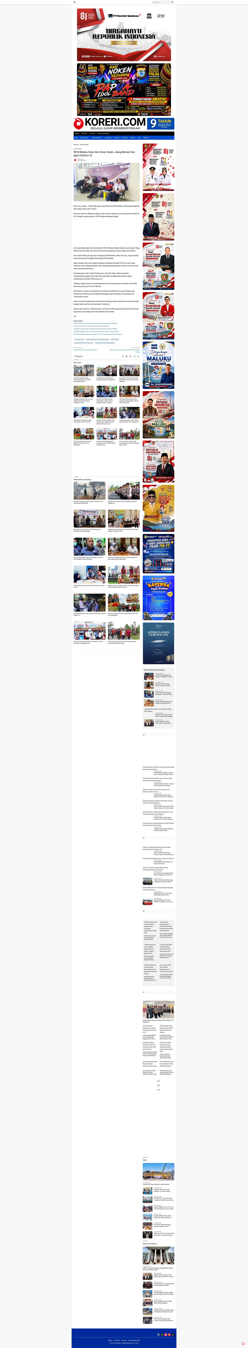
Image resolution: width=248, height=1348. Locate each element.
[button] (172, 2)
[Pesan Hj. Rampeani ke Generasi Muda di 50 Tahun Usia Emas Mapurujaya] (84, 434)
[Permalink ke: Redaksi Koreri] (75, 160)
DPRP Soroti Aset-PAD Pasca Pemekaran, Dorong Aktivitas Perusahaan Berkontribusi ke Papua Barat (150, 937)
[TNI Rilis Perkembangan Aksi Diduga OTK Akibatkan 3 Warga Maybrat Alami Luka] (149, 676)
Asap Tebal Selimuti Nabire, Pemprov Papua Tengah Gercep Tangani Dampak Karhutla (164, 784)
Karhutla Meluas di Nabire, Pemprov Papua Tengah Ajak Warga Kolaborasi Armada (164, 773)
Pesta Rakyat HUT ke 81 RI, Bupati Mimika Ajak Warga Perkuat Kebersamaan (163, 894)
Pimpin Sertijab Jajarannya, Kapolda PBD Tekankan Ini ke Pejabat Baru (158, 1021)
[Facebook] (158, 1335)
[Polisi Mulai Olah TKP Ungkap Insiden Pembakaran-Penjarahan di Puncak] (147, 1311)
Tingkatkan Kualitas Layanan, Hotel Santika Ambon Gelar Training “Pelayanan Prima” (96, 331)
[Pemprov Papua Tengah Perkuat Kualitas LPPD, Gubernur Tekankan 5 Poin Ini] (158, 791)
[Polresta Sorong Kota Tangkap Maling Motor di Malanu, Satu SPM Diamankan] (147, 1285)
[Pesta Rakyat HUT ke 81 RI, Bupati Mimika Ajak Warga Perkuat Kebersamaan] (158, 889)
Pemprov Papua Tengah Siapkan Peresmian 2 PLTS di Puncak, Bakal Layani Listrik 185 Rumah (163, 818)
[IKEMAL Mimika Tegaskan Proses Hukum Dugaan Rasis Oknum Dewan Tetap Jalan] (149, 722)
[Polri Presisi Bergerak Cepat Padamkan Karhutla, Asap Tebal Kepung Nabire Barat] (84, 370)
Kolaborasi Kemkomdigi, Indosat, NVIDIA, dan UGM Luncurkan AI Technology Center (163, 1216)
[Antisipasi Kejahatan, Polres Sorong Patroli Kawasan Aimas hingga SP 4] (129, 412)
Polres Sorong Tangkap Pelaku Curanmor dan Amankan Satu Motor (163, 1319)
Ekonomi (132, 137)
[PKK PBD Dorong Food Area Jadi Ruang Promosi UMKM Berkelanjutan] (167, 1065)
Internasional (108, 137)
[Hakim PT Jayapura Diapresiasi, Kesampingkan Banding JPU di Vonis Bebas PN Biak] (158, 1255)
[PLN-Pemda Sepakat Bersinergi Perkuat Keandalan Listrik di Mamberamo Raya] (147, 1226)
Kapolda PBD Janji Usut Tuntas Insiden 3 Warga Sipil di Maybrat (164, 715)
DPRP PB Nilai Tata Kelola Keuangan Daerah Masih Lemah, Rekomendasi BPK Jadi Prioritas (150, 978)
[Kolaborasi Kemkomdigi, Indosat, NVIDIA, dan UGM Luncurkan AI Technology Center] (147, 1217)
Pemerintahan (84, 137)
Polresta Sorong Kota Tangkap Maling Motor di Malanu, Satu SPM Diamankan (164, 1284)
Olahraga (145, 137)
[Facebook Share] (122, 356)
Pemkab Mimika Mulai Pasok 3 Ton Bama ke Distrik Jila (163, 862)
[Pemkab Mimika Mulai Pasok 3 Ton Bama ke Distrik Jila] (158, 858)
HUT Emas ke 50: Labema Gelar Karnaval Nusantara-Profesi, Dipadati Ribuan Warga (129, 443)
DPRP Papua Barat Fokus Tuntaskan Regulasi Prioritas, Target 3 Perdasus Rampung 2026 (149, 958)
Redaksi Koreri (81, 159)
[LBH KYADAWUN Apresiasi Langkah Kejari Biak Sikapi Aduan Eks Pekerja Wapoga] (147, 1293)
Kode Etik (92, 133)
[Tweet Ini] (126, 356)
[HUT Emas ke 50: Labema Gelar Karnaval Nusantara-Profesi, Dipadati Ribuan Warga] (129, 434)
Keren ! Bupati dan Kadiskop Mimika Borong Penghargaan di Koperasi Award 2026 (163, 874)
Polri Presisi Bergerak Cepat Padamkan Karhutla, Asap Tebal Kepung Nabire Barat (96, 323)
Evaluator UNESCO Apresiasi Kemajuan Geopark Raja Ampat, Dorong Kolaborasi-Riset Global (166, 1056)
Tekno (139, 137)
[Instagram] (165, 1335)
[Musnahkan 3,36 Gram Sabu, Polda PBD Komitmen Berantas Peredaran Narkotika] (129, 370)
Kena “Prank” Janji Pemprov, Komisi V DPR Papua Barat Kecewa (125, 350)
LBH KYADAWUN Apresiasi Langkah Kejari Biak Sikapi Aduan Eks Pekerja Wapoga (163, 1293)
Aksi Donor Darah (79, 339)
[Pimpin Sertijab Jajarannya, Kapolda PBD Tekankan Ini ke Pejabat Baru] (158, 1009)
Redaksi (77, 133)
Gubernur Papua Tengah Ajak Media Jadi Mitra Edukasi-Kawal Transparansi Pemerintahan (163, 829)
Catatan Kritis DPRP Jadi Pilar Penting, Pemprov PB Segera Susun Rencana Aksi (166, 956)
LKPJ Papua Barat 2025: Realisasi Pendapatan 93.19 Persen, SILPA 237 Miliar (166, 976)
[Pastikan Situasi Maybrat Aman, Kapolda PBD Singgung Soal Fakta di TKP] (149, 702)
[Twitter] (162, 1335)
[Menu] (75, 2)
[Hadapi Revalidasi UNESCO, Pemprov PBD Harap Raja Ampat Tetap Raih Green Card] (150, 1046)
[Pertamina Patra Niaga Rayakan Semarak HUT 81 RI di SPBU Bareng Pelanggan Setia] (106, 434)
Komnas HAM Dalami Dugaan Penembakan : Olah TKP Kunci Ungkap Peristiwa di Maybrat (98, 334)
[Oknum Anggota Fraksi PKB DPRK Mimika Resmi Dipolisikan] (147, 1302)
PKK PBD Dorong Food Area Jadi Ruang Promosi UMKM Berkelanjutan (166, 1072)
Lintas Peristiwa (96, 137)
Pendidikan (125, 137)
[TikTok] (172, 1334)
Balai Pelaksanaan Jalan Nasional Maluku (97, 339)
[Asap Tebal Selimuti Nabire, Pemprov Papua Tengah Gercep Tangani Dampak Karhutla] (158, 779)
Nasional (116, 137)
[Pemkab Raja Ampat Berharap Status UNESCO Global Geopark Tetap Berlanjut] (167, 1029)
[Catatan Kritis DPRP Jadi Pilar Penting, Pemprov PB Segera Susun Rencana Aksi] (166, 948)
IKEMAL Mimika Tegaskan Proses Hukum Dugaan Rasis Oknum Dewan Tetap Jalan (163, 722)
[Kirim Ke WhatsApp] (138, 356)
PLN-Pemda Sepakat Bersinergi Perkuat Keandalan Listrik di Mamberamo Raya (162, 1225)
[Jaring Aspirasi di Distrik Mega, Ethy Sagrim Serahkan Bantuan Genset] (150, 1065)
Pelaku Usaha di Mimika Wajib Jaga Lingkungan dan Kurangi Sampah (163, 881)
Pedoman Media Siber (103, 133)
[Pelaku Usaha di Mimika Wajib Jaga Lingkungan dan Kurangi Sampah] (147, 881)
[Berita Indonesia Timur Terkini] (124, 123)
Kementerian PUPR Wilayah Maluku (105, 343)
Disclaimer (84, 133)
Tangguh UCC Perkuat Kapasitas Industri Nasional (156, 1184)
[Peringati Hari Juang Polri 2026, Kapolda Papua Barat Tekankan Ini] (106, 370)
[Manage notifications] (243, 1343)
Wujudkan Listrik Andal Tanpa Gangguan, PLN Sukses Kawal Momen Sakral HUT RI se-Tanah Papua (162, 1190)
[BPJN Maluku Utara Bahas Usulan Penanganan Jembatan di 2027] (84, 412)
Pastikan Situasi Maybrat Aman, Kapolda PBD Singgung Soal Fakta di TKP (163, 702)
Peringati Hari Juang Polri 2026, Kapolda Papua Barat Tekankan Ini (91, 326)
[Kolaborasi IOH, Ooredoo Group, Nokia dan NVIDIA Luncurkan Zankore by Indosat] (147, 1234)
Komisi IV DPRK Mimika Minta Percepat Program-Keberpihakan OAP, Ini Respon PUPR (164, 853)
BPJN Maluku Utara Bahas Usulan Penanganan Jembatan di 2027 (83, 421)
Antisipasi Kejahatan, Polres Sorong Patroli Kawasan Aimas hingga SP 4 (128, 421)
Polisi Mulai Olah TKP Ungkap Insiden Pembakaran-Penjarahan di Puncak (164, 1311)
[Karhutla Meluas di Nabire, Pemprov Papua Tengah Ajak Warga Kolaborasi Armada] (158, 768)
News (76, 137)
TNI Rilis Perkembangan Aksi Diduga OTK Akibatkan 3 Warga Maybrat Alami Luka (163, 676)
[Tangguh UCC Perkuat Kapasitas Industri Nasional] (158, 1172)
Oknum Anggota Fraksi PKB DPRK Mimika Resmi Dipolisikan (163, 1302)
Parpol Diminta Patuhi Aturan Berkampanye (85, 348)
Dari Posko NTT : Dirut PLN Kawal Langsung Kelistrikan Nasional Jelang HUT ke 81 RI (164, 1199)
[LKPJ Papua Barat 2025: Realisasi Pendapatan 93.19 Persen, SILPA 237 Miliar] (166, 968)
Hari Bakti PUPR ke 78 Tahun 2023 (84, 343)
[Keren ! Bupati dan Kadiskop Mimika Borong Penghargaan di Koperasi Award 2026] (158, 869)
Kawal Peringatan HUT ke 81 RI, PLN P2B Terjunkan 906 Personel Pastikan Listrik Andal (164, 1208)
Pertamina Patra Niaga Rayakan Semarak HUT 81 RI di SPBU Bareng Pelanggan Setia (106, 443)
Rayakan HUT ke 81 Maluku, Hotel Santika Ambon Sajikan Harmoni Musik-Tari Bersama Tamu (105, 421)
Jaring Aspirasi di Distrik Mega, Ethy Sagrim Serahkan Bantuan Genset (150, 1072)
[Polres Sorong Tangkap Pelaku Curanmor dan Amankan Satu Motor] (147, 1320)
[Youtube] (169, 1335)
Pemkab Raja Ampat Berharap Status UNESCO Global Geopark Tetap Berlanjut (166, 1037)
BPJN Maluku (115, 339)
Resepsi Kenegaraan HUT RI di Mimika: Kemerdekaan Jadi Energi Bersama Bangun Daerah (163, 901)
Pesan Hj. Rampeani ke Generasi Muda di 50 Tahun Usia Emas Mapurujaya (82, 443)
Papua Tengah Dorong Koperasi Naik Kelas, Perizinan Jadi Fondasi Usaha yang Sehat (164, 807)
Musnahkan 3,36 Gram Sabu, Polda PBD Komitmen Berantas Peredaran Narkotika (95, 329)
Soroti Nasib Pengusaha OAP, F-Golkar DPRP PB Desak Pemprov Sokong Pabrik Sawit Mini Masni (166, 935)
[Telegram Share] (134, 356)
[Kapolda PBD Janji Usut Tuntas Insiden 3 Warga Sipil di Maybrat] (158, 710)
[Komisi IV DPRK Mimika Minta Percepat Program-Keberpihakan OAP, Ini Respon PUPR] (158, 848)
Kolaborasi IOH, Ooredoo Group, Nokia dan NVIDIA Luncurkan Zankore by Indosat (164, 1234)
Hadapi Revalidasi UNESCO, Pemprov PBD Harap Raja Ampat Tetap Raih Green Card (150, 1054)
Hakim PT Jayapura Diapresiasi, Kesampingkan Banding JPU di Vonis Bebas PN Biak (158, 1269)
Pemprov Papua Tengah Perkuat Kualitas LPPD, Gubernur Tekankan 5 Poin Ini (163, 796)
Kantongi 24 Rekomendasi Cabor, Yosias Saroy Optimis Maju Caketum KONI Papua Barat (129, 400)
